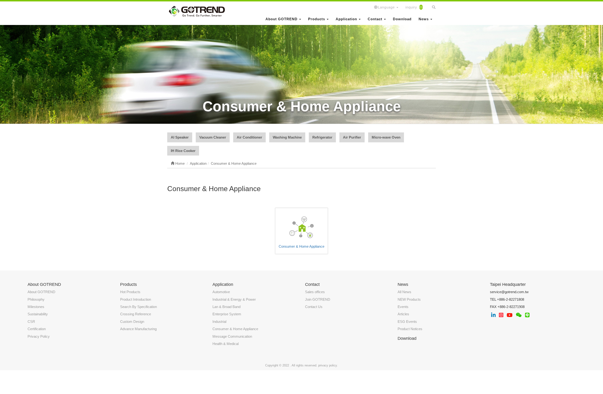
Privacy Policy (39, 336)
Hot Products (130, 292)
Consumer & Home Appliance (301, 246)
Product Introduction (135, 299)
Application (222, 284)
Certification (37, 329)
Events (403, 307)
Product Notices (410, 329)
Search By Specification (138, 307)
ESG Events (407, 322)
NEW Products (409, 299)
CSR (31, 322)
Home (179, 163)
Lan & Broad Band (226, 307)
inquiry (413, 7)
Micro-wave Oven (386, 137)
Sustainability (38, 314)
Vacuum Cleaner (212, 137)
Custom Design (132, 322)
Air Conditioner (249, 137)
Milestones (36, 307)
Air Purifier (352, 137)
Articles (403, 314)
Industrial (219, 322)
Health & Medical (225, 344)
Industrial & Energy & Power (234, 299)
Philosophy (36, 299)
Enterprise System (226, 314)
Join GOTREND (317, 299)
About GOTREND (41, 292)
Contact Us (313, 307)
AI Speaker (180, 137)
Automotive (221, 292)
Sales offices (315, 292)
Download (402, 19)
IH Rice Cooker (183, 151)
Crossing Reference (135, 314)
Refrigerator (322, 137)
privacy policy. (328, 365)
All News (404, 292)
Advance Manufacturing (138, 329)
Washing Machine (287, 137)
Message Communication (232, 336)
